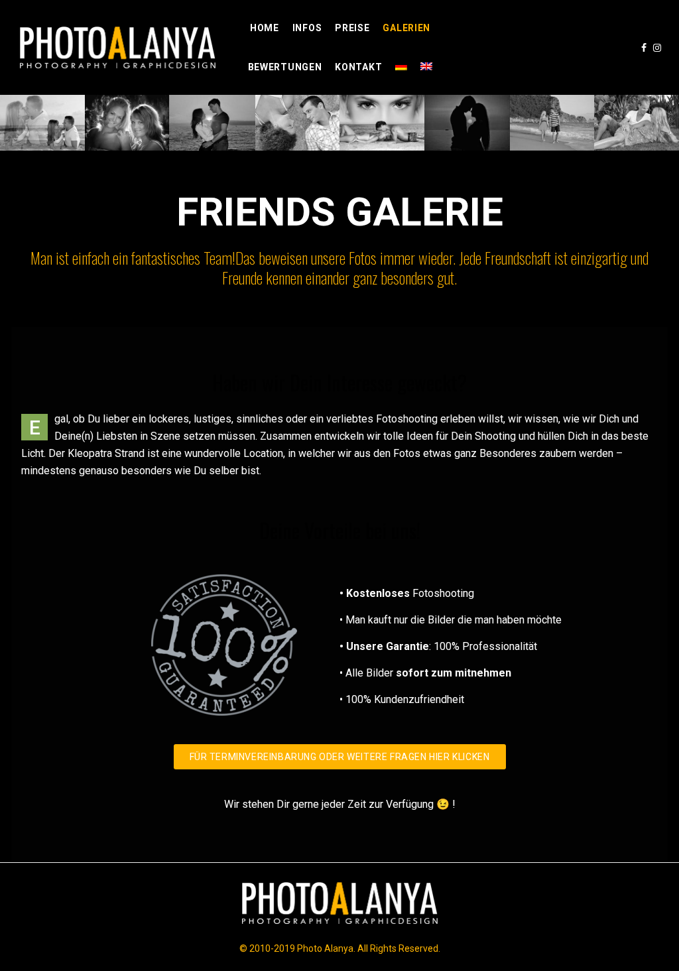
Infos (307, 28)
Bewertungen (285, 67)
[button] (340, 756)
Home (264, 28)
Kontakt (358, 67)
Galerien (406, 28)
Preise (352, 28)
